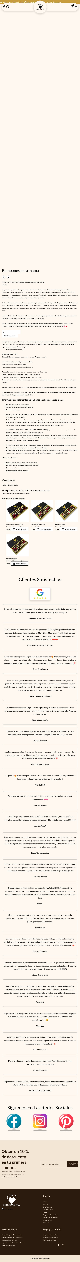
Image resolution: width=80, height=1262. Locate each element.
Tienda (45, 1066)
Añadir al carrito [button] (17, 392)
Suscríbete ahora (73, 1026)
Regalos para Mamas (8, 1107)
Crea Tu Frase (47, 1069)
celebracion (21, 192)
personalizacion (19, 194)
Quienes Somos (48, 1072)
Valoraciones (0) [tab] (17, 203)
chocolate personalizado (38, 192)
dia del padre (57, 192)
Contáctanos (47, 1082)
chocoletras (49, 192)
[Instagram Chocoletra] (40, 993)
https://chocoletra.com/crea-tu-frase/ (64, 241)
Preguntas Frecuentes (50, 1077)
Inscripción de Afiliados (50, 1079)
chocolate (28, 192)
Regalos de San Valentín (9, 1102)
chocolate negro (14, 289)
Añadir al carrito (29, 183)
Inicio (45, 1064)
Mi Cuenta (46, 1085)
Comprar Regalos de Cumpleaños (12, 1099)
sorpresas (45, 194)
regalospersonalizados (35, 194)
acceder (8, 349)
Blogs (45, 1074)
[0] (72, 7)
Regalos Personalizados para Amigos (13, 1105)
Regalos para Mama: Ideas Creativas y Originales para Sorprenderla (23, 133)
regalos (26, 194)
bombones (15, 192)
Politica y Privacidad (49, 1102)
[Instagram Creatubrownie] (7, 7)
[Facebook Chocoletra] (14, 993)
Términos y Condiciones (50, 1099)
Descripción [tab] (6, 203)
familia (63, 192)
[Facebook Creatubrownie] (4, 7)
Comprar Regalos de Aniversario (12, 1097)
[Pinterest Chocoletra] (66, 993)
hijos (12, 194)
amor (9, 192)
